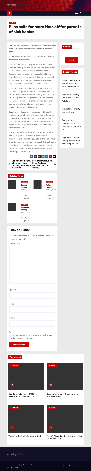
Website (13, 318)
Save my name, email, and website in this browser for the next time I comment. (31, 337)
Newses (40, 465)
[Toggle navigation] (76, 13)
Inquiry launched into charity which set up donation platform (71, 140)
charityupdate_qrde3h (26, 196)
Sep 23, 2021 (26, 190)
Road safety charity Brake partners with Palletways (70, 97)
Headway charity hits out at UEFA (26, 210)
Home (65, 466)
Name (12, 290)
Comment (14, 243)
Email (12, 304)
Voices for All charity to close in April (24, 436)
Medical (12, 23)
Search (66, 46)
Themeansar (14, 467)
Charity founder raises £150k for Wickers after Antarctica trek (71, 83)
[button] (81, 13)
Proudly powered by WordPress (19, 465)
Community (14, 365)
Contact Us (73, 466)
